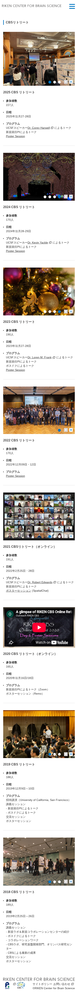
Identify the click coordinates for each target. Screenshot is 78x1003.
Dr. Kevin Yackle (38, 242)
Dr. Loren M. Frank (40, 357)
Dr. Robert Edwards (40, 582)
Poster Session (15, 136)
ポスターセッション (18, 590)
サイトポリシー (42, 984)
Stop (71, 82)
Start (66, 82)
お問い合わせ (61, 984)
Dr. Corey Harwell (39, 127)
